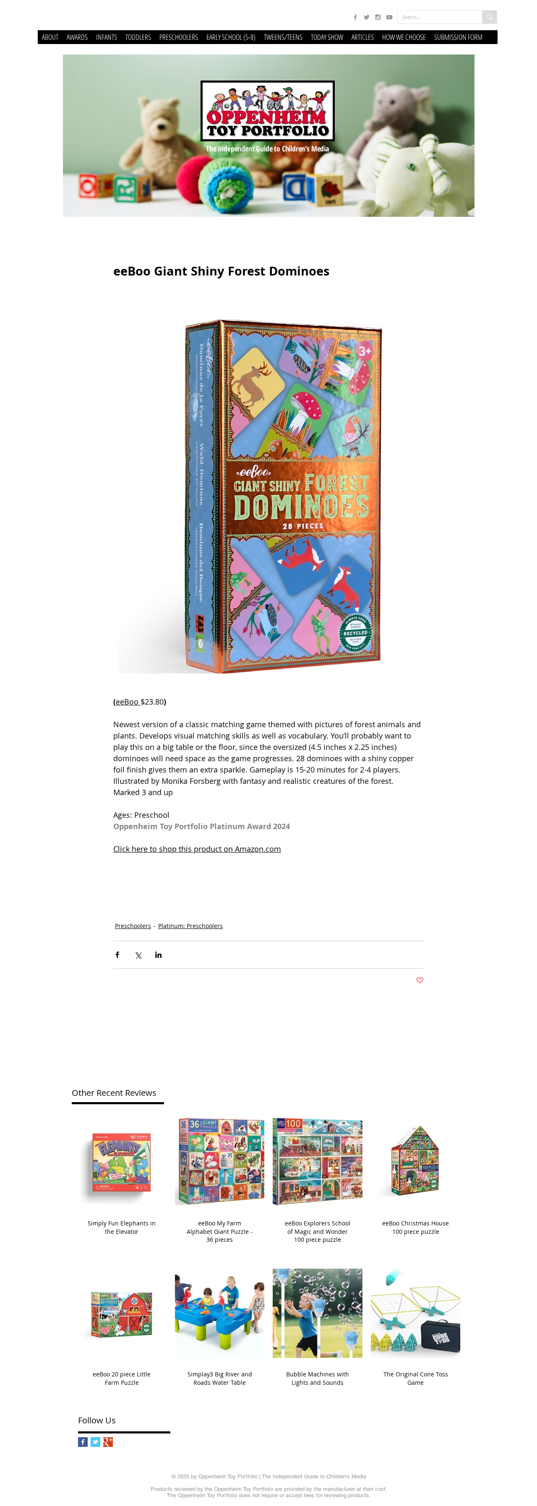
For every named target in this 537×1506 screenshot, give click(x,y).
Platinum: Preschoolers (190, 926)
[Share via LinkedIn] (158, 955)
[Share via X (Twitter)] (138, 955)
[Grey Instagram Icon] (378, 17)
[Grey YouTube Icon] (389, 17)
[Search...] (489, 16)
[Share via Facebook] (117, 955)
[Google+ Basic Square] (108, 1442)
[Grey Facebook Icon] (355, 17)
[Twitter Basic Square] (95, 1442)
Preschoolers (133, 926)
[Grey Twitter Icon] (366, 17)
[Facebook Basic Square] (83, 1442)
